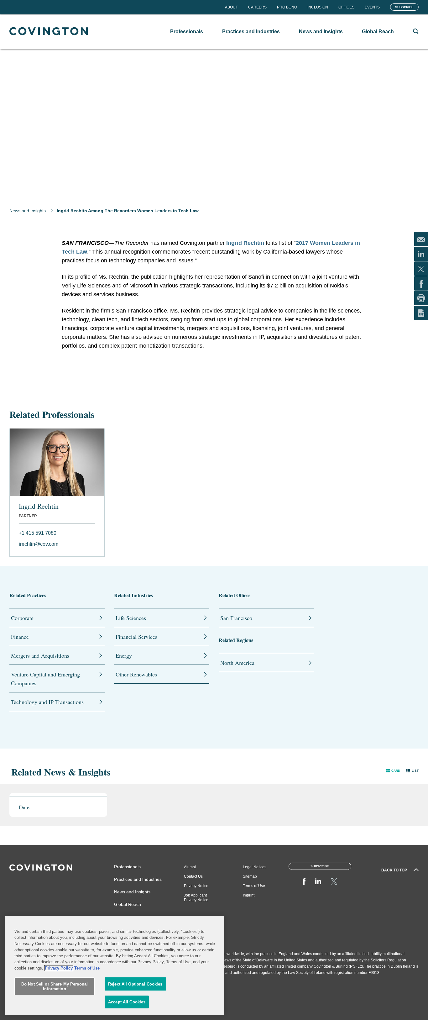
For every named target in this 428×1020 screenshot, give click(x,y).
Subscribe (404, 7)
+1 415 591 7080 (37, 533)
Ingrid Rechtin (245, 243)
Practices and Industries (138, 879)
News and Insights (27, 210)
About (231, 7)
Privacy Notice (196, 886)
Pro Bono (287, 7)
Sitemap (250, 876)
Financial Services (136, 636)
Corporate (22, 618)
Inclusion (317, 7)
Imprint (248, 895)
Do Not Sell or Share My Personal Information (54, 986)
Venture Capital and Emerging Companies (45, 678)
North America (237, 662)
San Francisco (236, 618)
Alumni (190, 867)
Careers (257, 7)
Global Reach (127, 904)
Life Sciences (131, 618)
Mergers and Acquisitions (40, 655)
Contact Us (193, 876)
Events (372, 7)
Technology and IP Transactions (47, 702)
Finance (20, 636)
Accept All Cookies (126, 1002)
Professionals (127, 866)
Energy (124, 655)
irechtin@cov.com (38, 544)
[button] (393, 770)
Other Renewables (136, 674)
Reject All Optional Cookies (135, 984)
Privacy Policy (59, 968)
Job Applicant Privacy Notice (196, 897)
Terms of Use (254, 886)
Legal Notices (254, 867)
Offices (346, 7)
